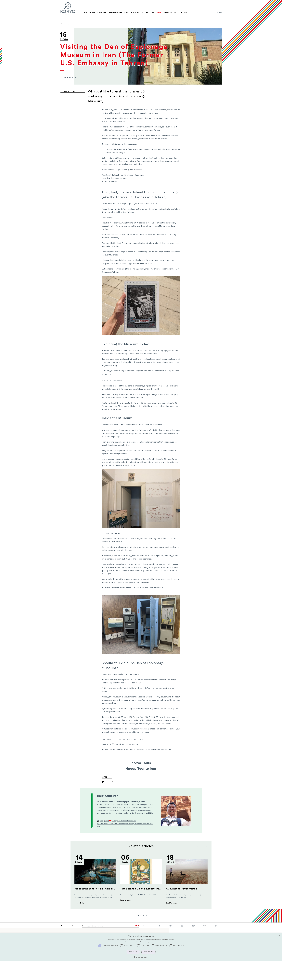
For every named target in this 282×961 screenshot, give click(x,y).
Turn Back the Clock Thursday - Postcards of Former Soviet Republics (159, 889)
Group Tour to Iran (141, 768)
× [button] (279, 935)
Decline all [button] (148, 952)
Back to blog (70, 77)
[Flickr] (204, 926)
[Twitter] (103, 782)
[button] (141, 957)
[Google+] (216, 926)
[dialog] (141, 947)
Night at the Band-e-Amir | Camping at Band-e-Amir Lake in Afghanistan (115, 889)
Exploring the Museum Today (114, 178)
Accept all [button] (133, 952)
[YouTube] (193, 926)
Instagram (104, 821)
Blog (67, 24)
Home (62, 24)
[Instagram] (182, 926)
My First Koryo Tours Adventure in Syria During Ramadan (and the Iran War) (125, 825)
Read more (153, 942)
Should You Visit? (109, 181)
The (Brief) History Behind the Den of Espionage (123, 175)
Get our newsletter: (68, 926)
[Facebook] (112, 782)
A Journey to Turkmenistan (181, 889)
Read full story (79, 903)
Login (220, 12)
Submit (136, 925)
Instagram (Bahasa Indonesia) (124, 821)
